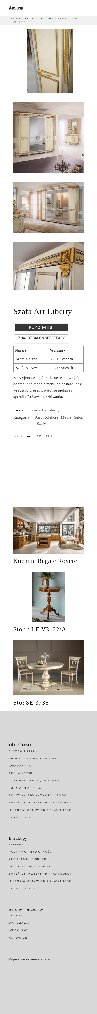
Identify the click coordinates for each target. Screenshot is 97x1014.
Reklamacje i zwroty (30, 866)
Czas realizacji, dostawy (34, 780)
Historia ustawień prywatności (41, 810)
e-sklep (16, 844)
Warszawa (19, 922)
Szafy (41, 424)
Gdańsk (16, 915)
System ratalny (24, 751)
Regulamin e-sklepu (29, 859)
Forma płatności (26, 787)
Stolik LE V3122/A (39, 629)
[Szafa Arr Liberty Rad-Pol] (48, 61)
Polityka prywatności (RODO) (38, 795)
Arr (38, 417)
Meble (66, 417)
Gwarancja (20, 765)
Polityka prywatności (31, 851)
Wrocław (18, 930)
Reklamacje (21, 773)
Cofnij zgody (22, 817)
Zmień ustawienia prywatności (40, 802)
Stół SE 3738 (31, 702)
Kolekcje (51, 417)
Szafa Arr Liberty (45, 410)
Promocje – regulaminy (33, 758)
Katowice (18, 937)
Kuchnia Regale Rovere (45, 561)
